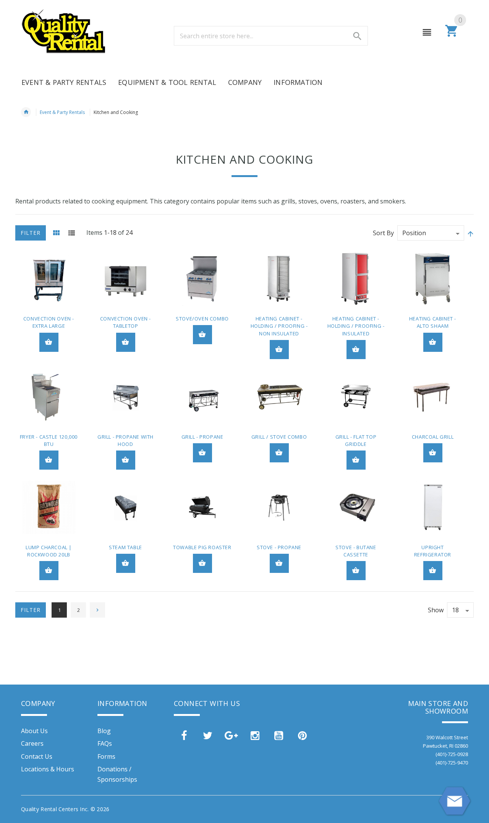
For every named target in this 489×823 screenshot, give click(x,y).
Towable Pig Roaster (202, 547)
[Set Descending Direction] (469, 233)
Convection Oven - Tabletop (125, 322)
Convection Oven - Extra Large (48, 322)
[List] (71, 233)
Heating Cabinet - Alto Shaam (432, 322)
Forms (106, 756)
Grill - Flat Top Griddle (356, 440)
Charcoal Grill (432, 436)
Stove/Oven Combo (202, 318)
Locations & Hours (47, 769)
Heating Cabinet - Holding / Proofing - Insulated (356, 326)
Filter (30, 232)
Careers (32, 743)
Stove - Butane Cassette (355, 551)
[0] (452, 35)
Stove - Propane (279, 547)
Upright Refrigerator (432, 551)
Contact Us (36, 756)
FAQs (104, 743)
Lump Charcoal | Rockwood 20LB (49, 551)
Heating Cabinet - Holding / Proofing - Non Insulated (279, 326)
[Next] (97, 610)
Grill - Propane (202, 436)
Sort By (383, 233)
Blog (104, 731)
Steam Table (125, 547)
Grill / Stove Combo (279, 436)
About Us (34, 731)
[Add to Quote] (48, 342)
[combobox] (271, 36)
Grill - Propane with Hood (125, 440)
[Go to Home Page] (26, 112)
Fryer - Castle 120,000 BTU (49, 440)
